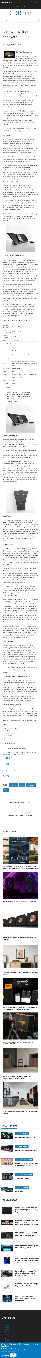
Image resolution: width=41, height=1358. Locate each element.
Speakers (9, 770)
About (7, 1334)
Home (7, 1325)
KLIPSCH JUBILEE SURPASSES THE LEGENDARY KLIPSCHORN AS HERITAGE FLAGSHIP (16, 1078)
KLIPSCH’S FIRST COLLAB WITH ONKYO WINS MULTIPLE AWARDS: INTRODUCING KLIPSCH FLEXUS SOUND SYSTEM (20, 867)
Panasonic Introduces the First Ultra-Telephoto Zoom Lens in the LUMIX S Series (27, 1273)
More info (12, 1351)
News (7, 1327)
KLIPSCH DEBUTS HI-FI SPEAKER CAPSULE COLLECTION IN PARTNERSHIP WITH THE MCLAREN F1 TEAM (20, 1008)
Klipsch (7, 758)
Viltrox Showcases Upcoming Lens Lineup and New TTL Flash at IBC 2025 (27, 1260)
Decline (13, 1355)
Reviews (7, 1330)
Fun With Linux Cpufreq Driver (20, 815)
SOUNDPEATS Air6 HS (22, 1178)
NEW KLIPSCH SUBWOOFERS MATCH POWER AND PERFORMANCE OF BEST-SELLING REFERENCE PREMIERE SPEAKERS (19, 937)
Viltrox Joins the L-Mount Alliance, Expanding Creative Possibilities (25, 1298)
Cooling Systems (22, 1133)
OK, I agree (5, 1355)
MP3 (6, 776)
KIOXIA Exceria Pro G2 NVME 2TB (27, 1150)
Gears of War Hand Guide (19, 802)
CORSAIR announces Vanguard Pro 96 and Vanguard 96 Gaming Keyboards (26, 1210)
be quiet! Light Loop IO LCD (25, 1137)
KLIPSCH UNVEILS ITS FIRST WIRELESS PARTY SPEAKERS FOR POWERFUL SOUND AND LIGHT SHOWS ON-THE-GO (19, 902)
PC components (22, 1146)
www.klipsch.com (8, 754)
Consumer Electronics (24, 1159)
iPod (6, 764)
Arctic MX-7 (19, 1191)
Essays (7, 1332)
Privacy (7, 1340)
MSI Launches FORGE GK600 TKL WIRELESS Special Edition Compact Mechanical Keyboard (26, 1222)
